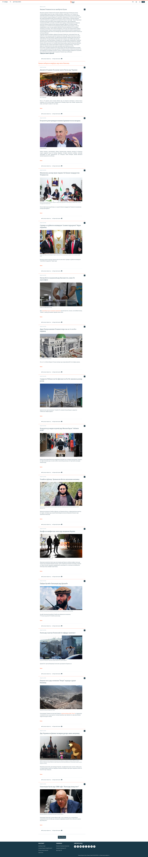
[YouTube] (136, 2)
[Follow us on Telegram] (89, 846)
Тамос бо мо (40, 852)
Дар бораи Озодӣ (41, 846)
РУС (133, 1)
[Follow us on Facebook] (78, 846)
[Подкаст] (94, 846)
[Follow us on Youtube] (80, 846)
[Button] (46, 59)
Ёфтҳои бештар (62, 837)
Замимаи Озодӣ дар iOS (61, 848)
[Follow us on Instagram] (83, 846)
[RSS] (91, 846)
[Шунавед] (140, 2)
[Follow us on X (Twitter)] (86, 846)
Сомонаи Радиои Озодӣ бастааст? (45, 848)
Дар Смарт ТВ (59, 850)
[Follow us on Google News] (75, 846)
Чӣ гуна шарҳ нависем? (43, 850)
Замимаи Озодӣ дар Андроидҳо (62, 846)
